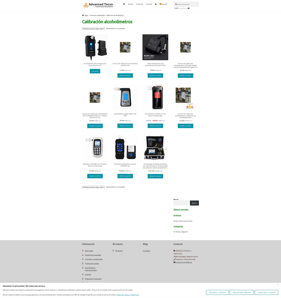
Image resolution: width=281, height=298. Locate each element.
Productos (139, 4)
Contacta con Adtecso (183, 262)
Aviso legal (89, 251)
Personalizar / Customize (217, 292)
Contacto (149, 4)
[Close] (278, 284)
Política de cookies (92, 263)
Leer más (95, 71)
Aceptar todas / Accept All (266, 292)
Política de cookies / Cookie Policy (128, 295)
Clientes (88, 274)
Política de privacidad (93, 255)
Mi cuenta (119, 251)
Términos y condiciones (94, 259)
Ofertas (130, 4)
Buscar (176, 199)
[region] (140, 290)
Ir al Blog (146, 251)
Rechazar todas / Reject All (242, 292)
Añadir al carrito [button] (125, 75)
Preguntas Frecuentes (93, 279)
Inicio (86, 15)
